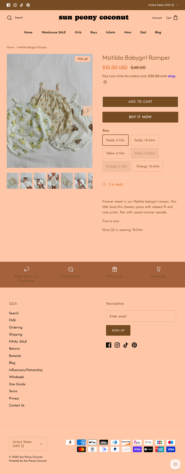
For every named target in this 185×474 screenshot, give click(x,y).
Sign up (118, 330)
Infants (110, 32)
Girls (78, 32)
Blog (158, 32)
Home (28, 32)
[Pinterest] (28, 5)
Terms (13, 391)
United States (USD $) (161, 5)
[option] (49, 111)
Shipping (15, 334)
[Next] (87, 111)
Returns (14, 348)
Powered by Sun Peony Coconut (27, 461)
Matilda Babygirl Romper (32, 47)
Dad (143, 32)
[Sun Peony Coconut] (92, 18)
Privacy (14, 398)
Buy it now (140, 116)
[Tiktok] (21, 5)
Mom (127, 32)
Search (14, 313)
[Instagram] (15, 5)
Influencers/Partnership (26, 369)
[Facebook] (8, 5)
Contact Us (16, 405)
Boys (93, 32)
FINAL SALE (18, 341)
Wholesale (16, 376)
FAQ (12, 320)
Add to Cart (140, 101)
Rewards (15, 355)
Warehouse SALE (54, 32)
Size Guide (17, 384)
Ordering (16, 327)
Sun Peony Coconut (30, 457)
